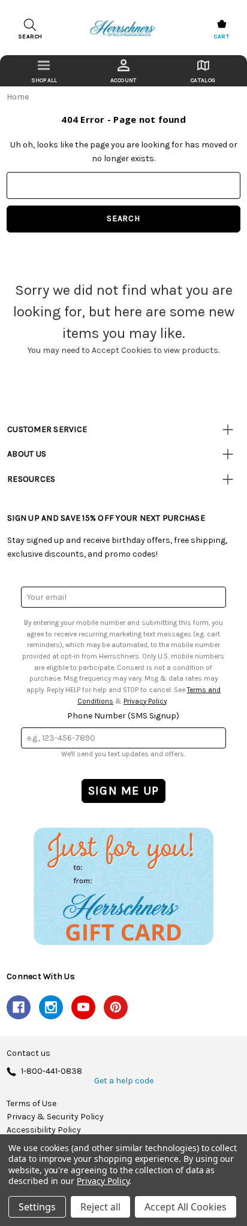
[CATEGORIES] (44, 70)
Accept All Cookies (185, 1206)
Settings (37, 1206)
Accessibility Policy (44, 1130)
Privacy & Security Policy (55, 1117)
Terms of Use (31, 1104)
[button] (123, 886)
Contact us (28, 1053)
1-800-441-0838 (51, 1071)
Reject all (100, 1206)
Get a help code (123, 1081)
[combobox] (123, 185)
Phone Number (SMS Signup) (123, 716)
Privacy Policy (145, 701)
